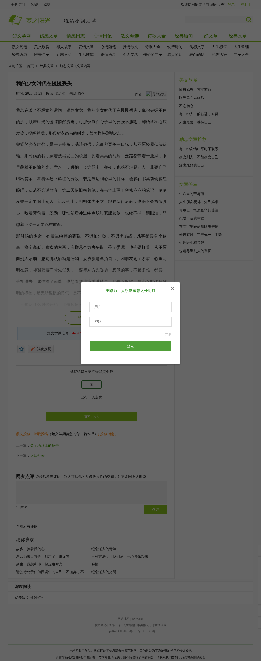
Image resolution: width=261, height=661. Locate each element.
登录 (130, 346)
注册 (168, 334)
